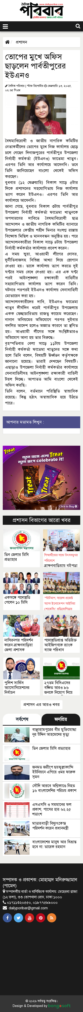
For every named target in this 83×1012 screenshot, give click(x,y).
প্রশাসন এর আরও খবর (42, 704)
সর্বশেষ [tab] (22, 719)
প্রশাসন (21, 42)
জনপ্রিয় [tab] (61, 719)
